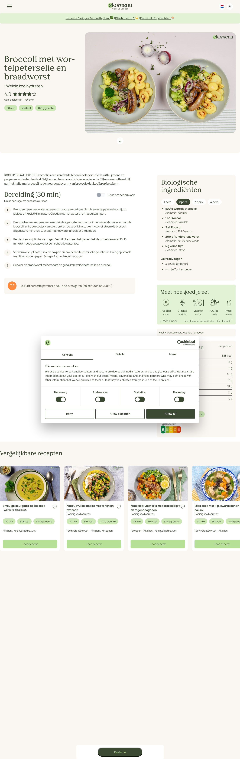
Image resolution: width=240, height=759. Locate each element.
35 (154, 18)
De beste (72, 18)
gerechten (163, 18)
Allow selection (120, 413)
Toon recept (30, 544)
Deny (69, 413)
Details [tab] (120, 354)
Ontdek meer (168, 321)
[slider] (25, 94)
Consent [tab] (67, 354)
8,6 (132, 18)
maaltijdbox (101, 18)
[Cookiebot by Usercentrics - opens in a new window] (179, 342)
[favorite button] (55, 507)
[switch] (100, 399)
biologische (85, 18)
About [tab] (173, 354)
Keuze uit (146, 18)
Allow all (170, 413)
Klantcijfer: (122, 18)
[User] (230, 6)
